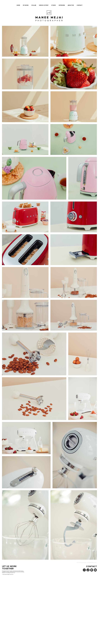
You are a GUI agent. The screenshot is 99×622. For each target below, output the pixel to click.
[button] (25, 5)
